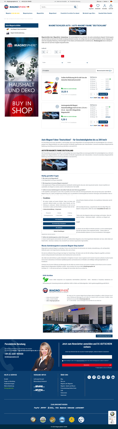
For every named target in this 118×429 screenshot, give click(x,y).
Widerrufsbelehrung (9, 386)
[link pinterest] (108, 377)
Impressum (63, 395)
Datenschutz (64, 393)
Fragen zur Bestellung (9, 381)
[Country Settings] (111, 1)
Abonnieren (86, 365)
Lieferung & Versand (39, 379)
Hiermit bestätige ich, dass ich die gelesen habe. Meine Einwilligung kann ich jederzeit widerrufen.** (86, 360)
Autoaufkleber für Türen (102, 208)
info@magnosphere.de (12, 1)
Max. (60, 51)
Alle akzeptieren (59, 219)
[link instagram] (103, 377)
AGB (62, 390)
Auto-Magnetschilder (12, 18)
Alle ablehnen (59, 227)
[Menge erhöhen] (97, 94)
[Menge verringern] (91, 94)
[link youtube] (98, 377)
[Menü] (115, 412)
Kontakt (6, 379)
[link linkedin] (113, 377)
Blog (62, 379)
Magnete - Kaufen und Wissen (68, 386)
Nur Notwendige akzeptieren (59, 223)
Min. (47, 51)
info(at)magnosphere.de (89, 266)
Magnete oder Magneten (67, 383)
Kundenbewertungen (9, 383)
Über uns (99, 1)
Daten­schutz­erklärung (49, 209)
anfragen (108, 89)
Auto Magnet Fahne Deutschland (18, 29)
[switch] (112, 422)
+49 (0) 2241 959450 (26, 1)
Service (105, 1)
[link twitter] (89, 377)
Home (5, 18)
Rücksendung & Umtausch (40, 381)
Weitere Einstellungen (59, 231)
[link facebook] (94, 377)
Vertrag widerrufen (9, 388)
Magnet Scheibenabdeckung (17, 33)
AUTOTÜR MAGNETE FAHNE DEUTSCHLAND (57, 151)
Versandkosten (73, 94)
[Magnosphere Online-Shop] (17, 7)
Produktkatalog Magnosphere (104, 336)
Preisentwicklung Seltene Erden (68, 388)
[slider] (62, 56)
